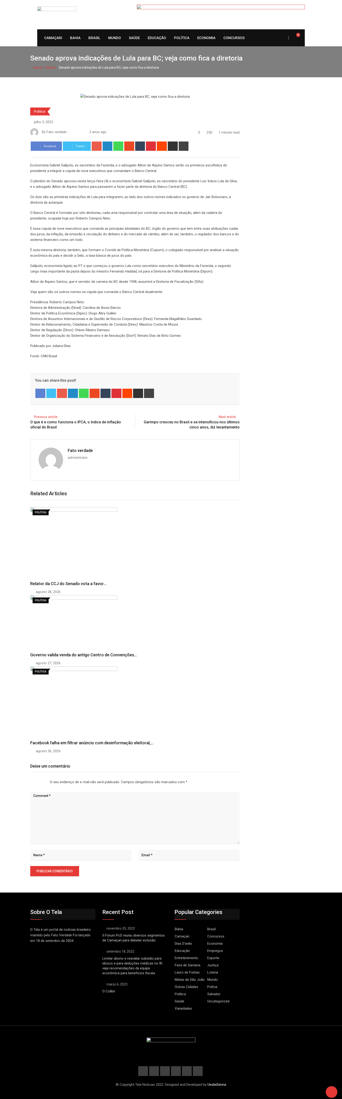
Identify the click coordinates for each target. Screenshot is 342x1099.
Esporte (213, 958)
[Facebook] (40, 393)
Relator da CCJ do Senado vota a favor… (68, 583)
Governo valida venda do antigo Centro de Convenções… (83, 654)
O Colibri (108, 991)
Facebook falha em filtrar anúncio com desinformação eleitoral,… (91, 742)
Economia (206, 38)
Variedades (183, 1008)
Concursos (234, 38)
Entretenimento (186, 958)
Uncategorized (218, 1001)
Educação (157, 38)
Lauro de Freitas (187, 972)
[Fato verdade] (76, 132)
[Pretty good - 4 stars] (42, 782)
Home (37, 67)
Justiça (212, 965)
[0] (295, 37)
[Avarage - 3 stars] (38, 782)
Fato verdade (80, 450)
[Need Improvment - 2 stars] (34, 782)
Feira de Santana (187, 965)
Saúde (134, 38)
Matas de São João (190, 980)
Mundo (114, 38)
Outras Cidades (186, 987)
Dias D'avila (183, 943)
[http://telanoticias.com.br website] (72, 132)
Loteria (212, 972)
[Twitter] (51, 393)
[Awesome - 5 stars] (45, 782)
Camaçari (53, 38)
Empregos (215, 951)
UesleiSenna (217, 1084)
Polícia (212, 987)
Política (181, 38)
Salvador (214, 994)
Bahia (75, 38)
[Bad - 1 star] (30, 782)
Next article (227, 417)
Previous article (45, 417)
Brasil (94, 38)
